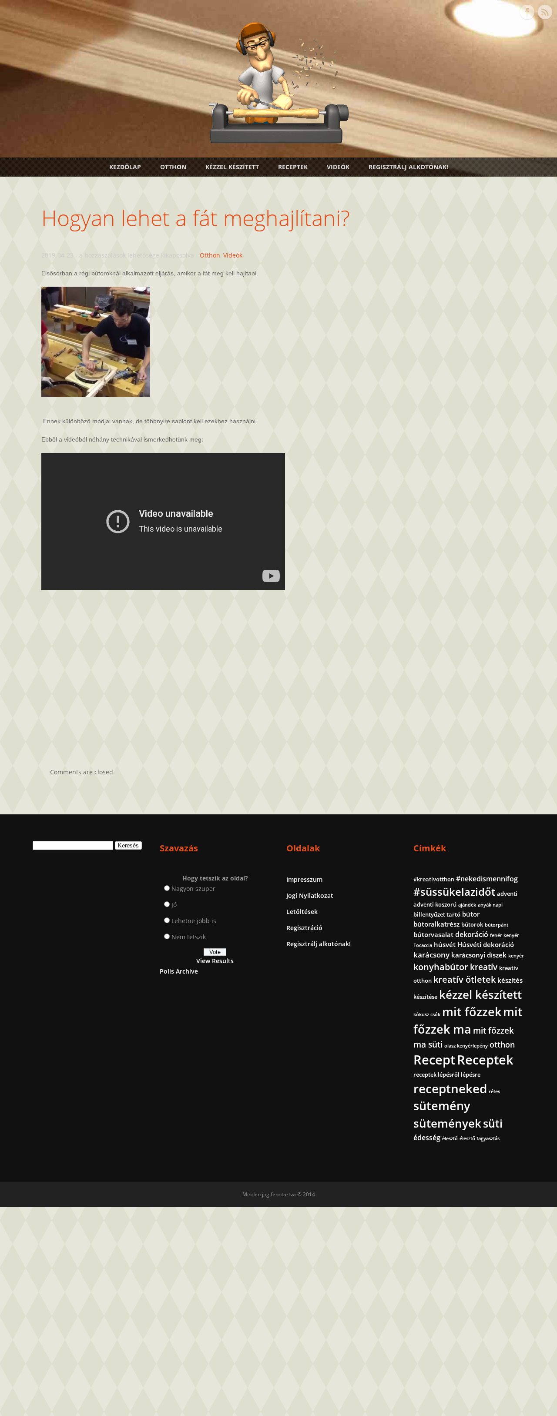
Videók (338, 167)
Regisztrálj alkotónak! (408, 167)
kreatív (483, 967)
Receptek (293, 167)
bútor (471, 914)
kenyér (516, 956)
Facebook (527, 12)
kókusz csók (426, 1014)
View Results (215, 961)
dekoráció (471, 934)
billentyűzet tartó (436, 914)
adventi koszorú (434, 904)
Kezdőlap (125, 167)
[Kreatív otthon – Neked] (278, 138)
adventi (507, 893)
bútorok (472, 924)
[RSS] (545, 12)
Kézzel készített (232, 167)
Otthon (173, 167)
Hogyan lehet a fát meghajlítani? (195, 218)
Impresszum (304, 879)
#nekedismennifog (487, 879)
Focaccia (422, 945)
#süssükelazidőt (454, 891)
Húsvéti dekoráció (485, 944)
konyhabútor (440, 967)
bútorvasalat (433, 934)
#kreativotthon (433, 879)
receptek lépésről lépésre (446, 1074)
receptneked (450, 1088)
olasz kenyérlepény (466, 1046)
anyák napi (490, 905)
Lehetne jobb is (193, 921)
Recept (434, 1059)
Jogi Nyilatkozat (309, 895)
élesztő (450, 1138)
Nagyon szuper (193, 888)
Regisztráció (304, 928)
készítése (425, 997)
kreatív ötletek (464, 979)
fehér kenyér (504, 935)
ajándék (467, 905)
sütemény (441, 1106)
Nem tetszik (188, 937)
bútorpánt (496, 925)
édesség (426, 1137)
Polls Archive (179, 971)
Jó (174, 904)
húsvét (445, 944)
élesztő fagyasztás (480, 1138)
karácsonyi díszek (479, 955)
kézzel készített (480, 994)
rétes (494, 1091)
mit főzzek (471, 1012)
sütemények (447, 1123)
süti (493, 1123)
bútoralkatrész (436, 924)
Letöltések (302, 911)
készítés (510, 980)
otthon (502, 1044)
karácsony (431, 955)
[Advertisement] (278, 671)
